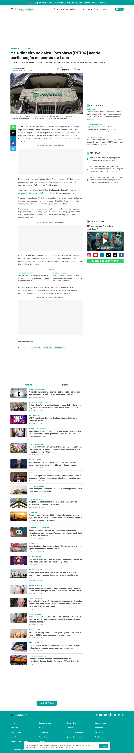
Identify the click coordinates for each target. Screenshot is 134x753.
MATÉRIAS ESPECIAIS (77, 9)
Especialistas (15, 732)
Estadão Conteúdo (17, 68)
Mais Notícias (47, 703)
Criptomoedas (100, 723)
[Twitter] (119, 714)
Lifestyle (42, 741)
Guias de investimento (75, 732)
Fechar (104, 746)
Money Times (44, 737)
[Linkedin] (105, 714)
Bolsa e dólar (72, 723)
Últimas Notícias (61, 9)
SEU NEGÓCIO (92, 9)
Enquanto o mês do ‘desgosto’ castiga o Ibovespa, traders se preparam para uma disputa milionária (33, 278)
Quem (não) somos (74, 737)
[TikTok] (110, 714)
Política (41, 728)
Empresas (47, 348)
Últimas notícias (45, 723)
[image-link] (18, 393)
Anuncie (13, 737)
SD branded (99, 732)
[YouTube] (100, 714)
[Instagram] (96, 714)
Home (12, 723)
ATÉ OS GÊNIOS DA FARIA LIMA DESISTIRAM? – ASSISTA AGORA (80, 3)
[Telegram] (114, 714)
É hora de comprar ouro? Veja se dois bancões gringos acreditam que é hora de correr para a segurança (67, 278)
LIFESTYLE (104, 9)
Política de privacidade (19, 741)
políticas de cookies (66, 747)
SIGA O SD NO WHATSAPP (106, 261)
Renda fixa (99, 728)
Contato (98, 737)
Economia (36, 348)
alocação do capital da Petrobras (34, 193)
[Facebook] (123, 714)
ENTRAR (119, 9)
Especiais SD (43, 732)
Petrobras (59, 348)
